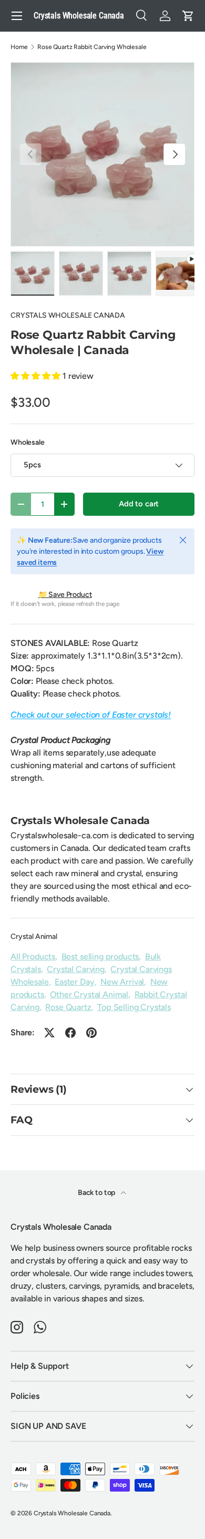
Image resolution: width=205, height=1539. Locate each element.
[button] (188, 15)
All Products (33, 957)
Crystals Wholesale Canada (72, 1513)
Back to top (97, 1192)
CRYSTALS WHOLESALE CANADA (68, 315)
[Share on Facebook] (70, 1032)
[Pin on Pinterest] (91, 1032)
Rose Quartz (68, 1007)
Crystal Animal (34, 936)
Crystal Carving (76, 969)
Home (19, 47)
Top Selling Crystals (134, 1007)
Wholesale (28, 442)
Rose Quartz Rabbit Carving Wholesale (91, 47)
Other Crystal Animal (89, 994)
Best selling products (100, 957)
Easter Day (74, 982)
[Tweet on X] (49, 1032)
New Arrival (122, 982)
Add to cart (139, 503)
